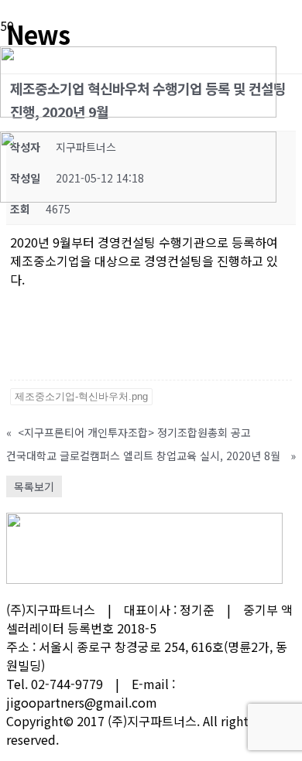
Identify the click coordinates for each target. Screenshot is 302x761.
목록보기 (34, 486)
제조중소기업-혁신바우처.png (81, 396)
